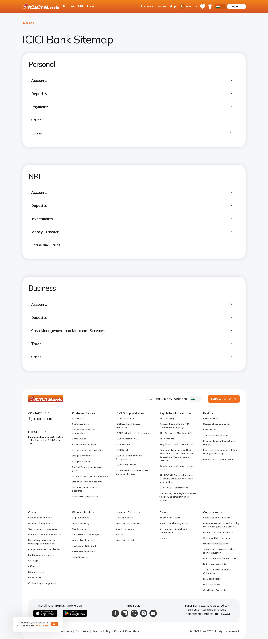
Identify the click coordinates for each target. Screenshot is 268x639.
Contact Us (78, 418)
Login (234, 6)
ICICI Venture (123, 444)
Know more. (42, 625)
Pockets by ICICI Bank (84, 545)
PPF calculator (211, 584)
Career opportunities (40, 517)
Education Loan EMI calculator (220, 558)
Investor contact (125, 540)
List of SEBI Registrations (174, 487)
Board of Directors (170, 517)
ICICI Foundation (125, 418)
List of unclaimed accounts (87, 481)
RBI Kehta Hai (167, 438)
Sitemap (33, 560)
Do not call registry (39, 523)
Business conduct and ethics (44, 534)
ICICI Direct (122, 450)
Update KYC (35, 577)
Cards (36, 356)
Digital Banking (81, 517)
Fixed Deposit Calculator (217, 517)
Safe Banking (167, 418)
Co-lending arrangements (43, 583)
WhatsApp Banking (83, 540)
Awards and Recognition (174, 523)
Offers (31, 566)
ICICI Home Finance (127, 464)
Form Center (79, 438)
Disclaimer (82, 631)
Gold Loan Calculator (215, 590)
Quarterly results (125, 528)
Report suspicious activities (88, 450)
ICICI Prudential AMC (127, 438)
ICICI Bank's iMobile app (86, 534)
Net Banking (79, 528)
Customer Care (80, 423)
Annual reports (124, 517)
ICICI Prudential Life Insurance (132, 433)
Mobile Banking (81, 523)
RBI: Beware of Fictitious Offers (177, 433)
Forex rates (209, 429)
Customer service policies (42, 528)
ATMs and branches (83, 551)
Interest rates (210, 418)
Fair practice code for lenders (45, 549)
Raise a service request (85, 444)
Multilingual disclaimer (41, 555)
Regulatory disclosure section (176, 444)
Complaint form (81, 461)
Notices (164, 538)
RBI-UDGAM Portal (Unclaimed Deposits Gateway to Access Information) (177, 478)
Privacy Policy (101, 631)
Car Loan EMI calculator (216, 538)
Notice (119, 534)
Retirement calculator (215, 564)
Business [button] (92, 6)
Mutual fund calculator (216, 543)
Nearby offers (36, 571)
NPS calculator (211, 578)
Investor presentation (128, 523)
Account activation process (218, 459)
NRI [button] (80, 6)
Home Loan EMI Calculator (218, 532)
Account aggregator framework (90, 476)
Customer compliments (85, 496)
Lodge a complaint (83, 455)
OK (55, 624)
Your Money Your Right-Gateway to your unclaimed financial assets (178, 497)
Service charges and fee (217, 423)
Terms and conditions (215, 435)
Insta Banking (80, 557)
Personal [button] (69, 6)
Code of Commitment (128, 631)
